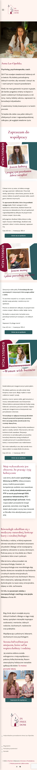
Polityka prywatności (10, 748)
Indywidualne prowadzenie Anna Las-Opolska (18, 735)
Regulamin (6, 746)
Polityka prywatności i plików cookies (19, 763)
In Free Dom (10, 761)
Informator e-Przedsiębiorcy (27, 761)
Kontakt (6, 751)
